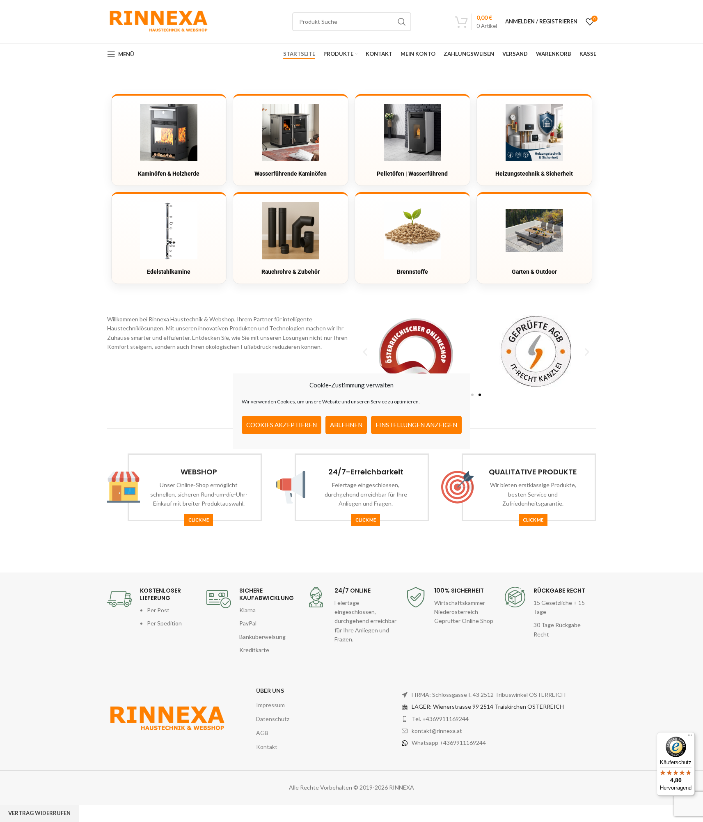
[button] (365, 351)
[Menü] (690, 737)
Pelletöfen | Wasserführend (412, 173)
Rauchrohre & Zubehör (290, 271)
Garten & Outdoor (534, 271)
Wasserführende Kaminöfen (290, 173)
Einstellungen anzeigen (416, 424)
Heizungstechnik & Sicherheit (534, 173)
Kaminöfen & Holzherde (168, 173)
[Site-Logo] (158, 20)
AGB (262, 732)
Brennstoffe (412, 271)
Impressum (270, 704)
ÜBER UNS (270, 690)
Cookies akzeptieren (281, 424)
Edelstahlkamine (168, 271)
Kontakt (266, 746)
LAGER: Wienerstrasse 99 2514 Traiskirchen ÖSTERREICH (488, 706)
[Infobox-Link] (152, 607)
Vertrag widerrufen (39, 813)
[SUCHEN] (401, 21)
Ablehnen (346, 424)
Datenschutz (272, 718)
